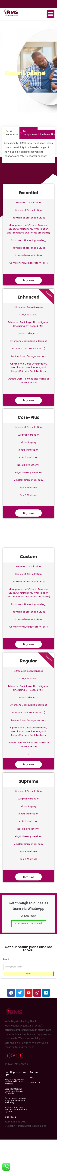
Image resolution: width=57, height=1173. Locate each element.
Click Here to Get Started (28, 923)
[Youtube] (28, 993)
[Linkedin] (46, 993)
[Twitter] (20, 993)
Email (6, 959)
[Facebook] (11, 993)
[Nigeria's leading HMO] (10, 12)
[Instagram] (37, 993)
